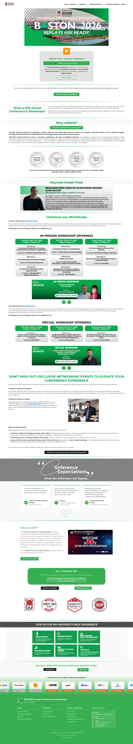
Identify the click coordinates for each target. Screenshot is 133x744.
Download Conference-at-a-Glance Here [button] (66, 127)
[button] (74, 4)
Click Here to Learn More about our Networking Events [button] (66, 452)
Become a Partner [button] (83, 588)
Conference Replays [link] (112, 4)
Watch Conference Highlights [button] (66, 94)
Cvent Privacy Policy (66, 742)
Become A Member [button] (50, 588)
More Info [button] (83, 670)
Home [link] (66, 4)
